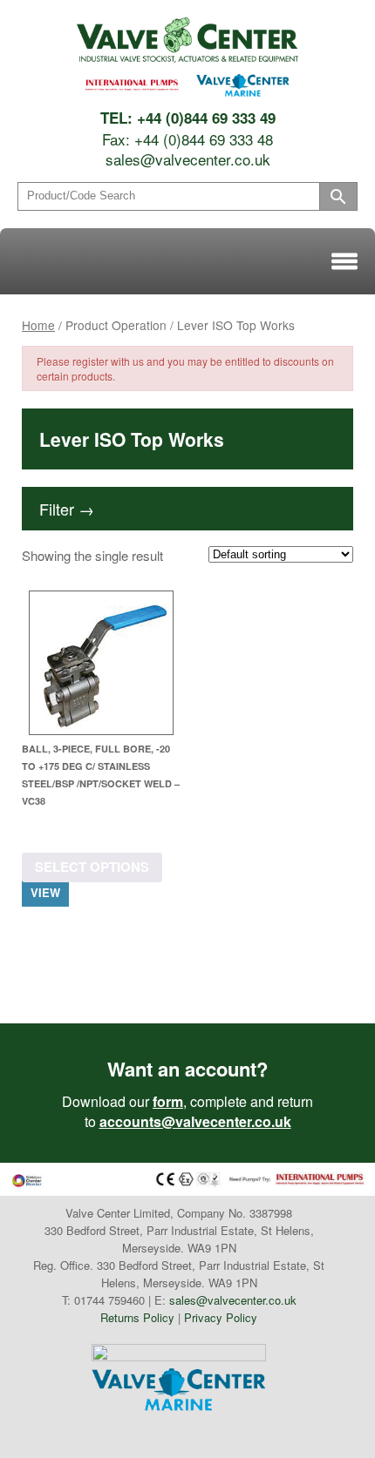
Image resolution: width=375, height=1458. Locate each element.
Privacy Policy (220, 1317)
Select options (92, 866)
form (168, 1101)
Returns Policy (137, 1317)
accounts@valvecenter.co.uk (195, 1121)
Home (38, 325)
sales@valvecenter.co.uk (188, 159)
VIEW (45, 892)
